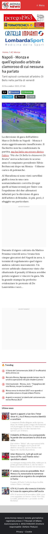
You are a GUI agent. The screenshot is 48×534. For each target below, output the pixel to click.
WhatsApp (28, 92)
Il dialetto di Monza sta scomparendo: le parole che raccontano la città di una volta (28, 437)
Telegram (8, 97)
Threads (21, 97)
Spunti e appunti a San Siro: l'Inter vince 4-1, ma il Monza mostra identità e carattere (28, 416)
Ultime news (8, 408)
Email (32, 97)
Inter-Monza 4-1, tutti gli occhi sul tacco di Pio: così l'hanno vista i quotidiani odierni (25, 457)
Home (5, 52)
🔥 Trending (7, 365)
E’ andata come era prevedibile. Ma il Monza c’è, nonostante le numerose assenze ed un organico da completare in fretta (28, 474)
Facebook (15, 92)
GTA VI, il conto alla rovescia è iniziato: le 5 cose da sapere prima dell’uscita (28, 490)
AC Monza (15, 52)
